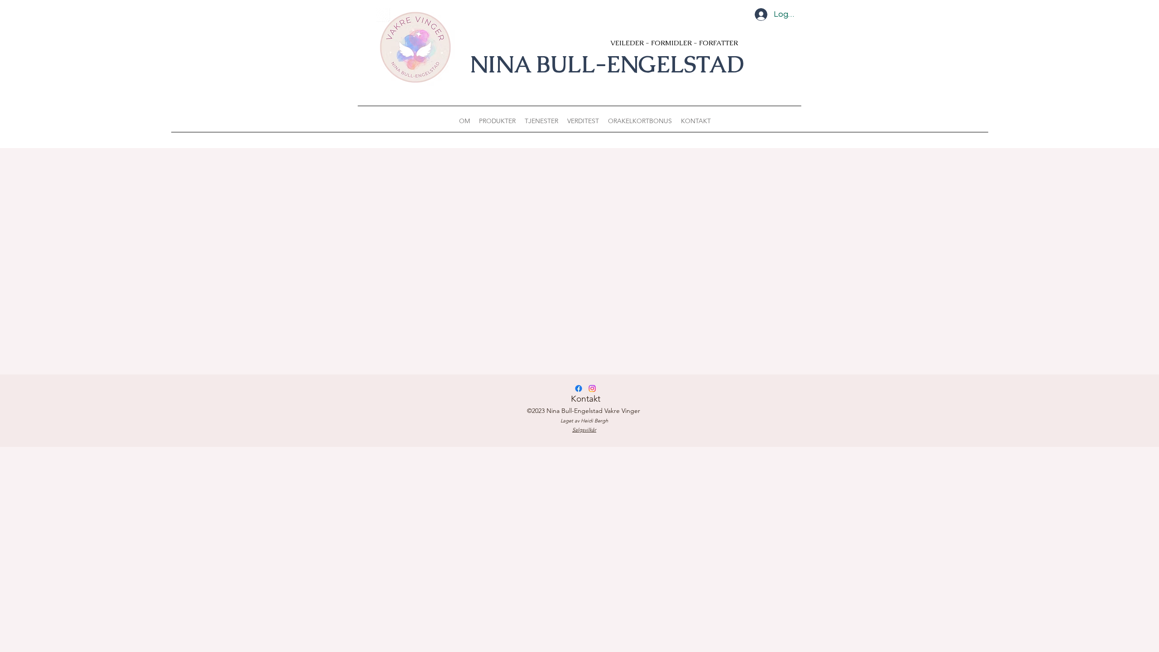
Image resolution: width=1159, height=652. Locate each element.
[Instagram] (592, 388)
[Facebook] (578, 388)
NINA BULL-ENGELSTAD (607, 64)
